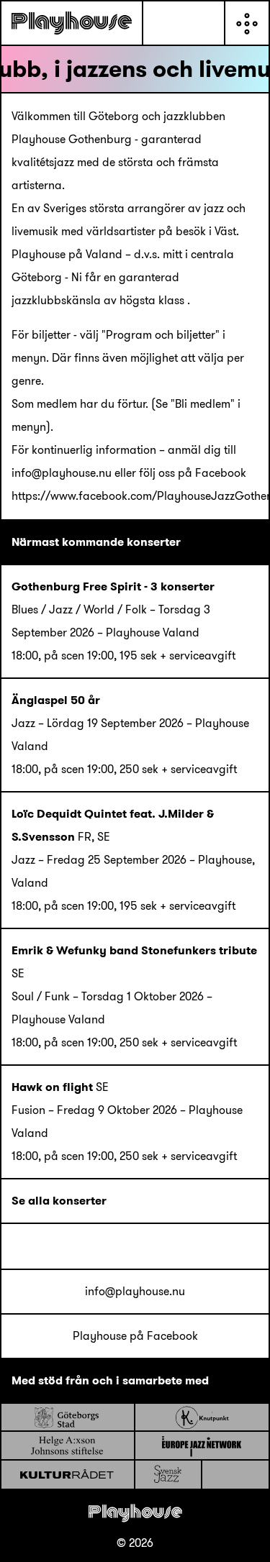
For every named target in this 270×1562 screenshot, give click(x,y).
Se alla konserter (59, 1200)
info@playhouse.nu (135, 1291)
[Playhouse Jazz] (71, 23)
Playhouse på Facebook (135, 1336)
